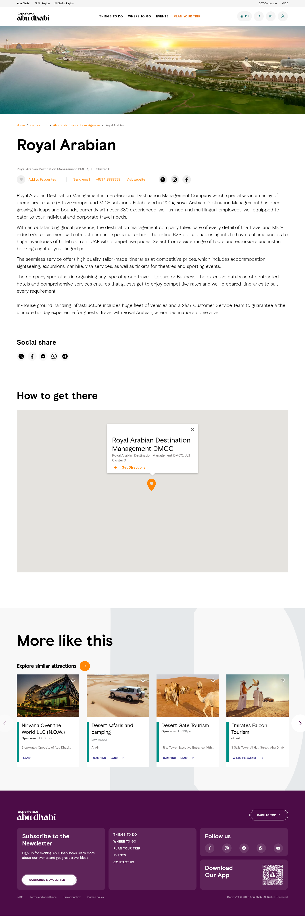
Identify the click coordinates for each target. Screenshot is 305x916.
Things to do (125, 834)
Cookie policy (95, 897)
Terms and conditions (43, 897)
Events (119, 855)
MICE (285, 3)
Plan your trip (126, 848)
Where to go (124, 841)
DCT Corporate (268, 3)
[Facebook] (186, 179)
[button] (38, 179)
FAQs (20, 897)
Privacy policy (72, 897)
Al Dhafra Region (64, 3)
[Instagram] (175, 179)
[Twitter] (163, 179)
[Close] (192, 429)
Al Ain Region (42, 3)
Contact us (123, 862)
